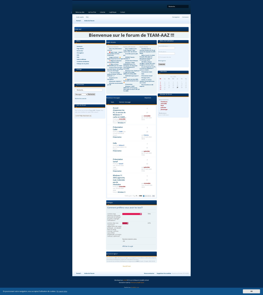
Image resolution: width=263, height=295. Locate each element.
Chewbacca (164, 102)
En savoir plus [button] (62, 291)
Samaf (121, 164)
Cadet (121, 131)
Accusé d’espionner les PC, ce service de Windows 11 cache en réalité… (119, 112)
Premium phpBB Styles (137, 282)
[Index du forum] (100, 5)
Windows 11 (121, 123)
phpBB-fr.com (135, 287)
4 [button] (148, 196)
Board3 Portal (126, 266)
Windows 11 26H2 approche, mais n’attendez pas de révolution (119, 180)
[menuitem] (86, 17)
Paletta (146, 135)
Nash (162, 105)
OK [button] (251, 291)
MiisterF (121, 145)
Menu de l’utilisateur (166, 41)
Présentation (117, 137)
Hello (115, 143)
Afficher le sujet (127, 246)
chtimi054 (122, 119)
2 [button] (145, 196)
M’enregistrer (162, 61)
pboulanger (164, 109)
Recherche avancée (80, 98)
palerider (147, 151)
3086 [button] (153, 196)
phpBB (125, 280)
